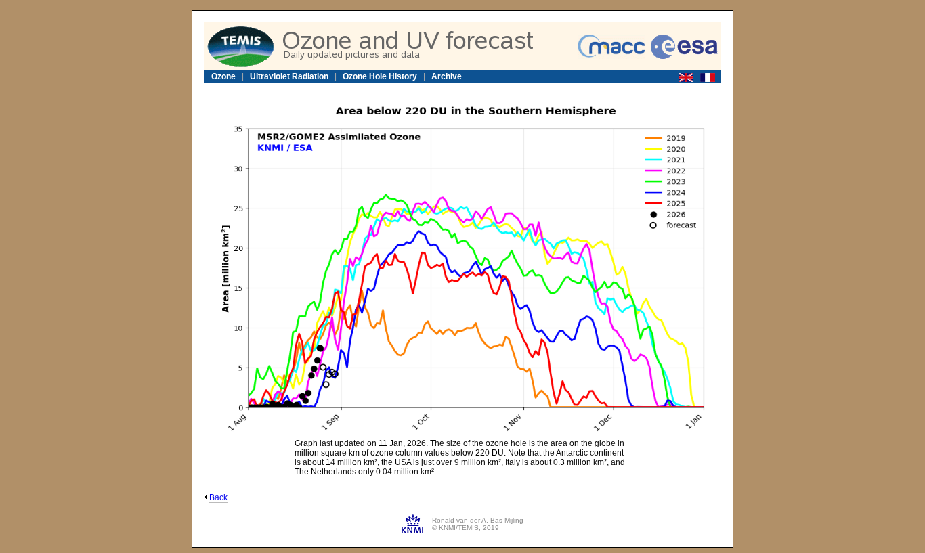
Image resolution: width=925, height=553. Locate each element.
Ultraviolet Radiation (289, 76)
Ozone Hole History (380, 76)
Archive (446, 76)
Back (218, 497)
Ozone (223, 76)
